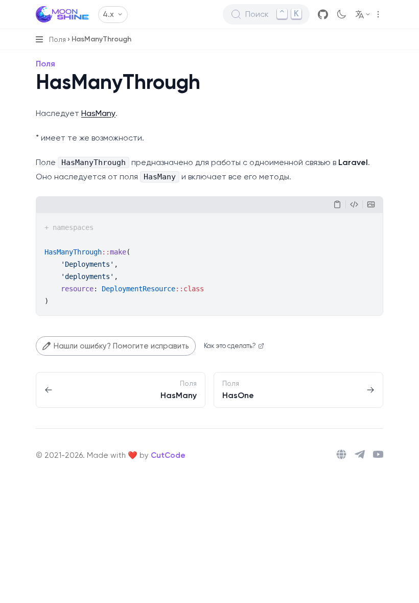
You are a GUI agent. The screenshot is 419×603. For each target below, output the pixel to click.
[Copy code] (337, 204)
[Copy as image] (371, 204)
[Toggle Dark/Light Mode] (341, 14)
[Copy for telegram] (354, 204)
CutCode (168, 455)
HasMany (98, 113)
